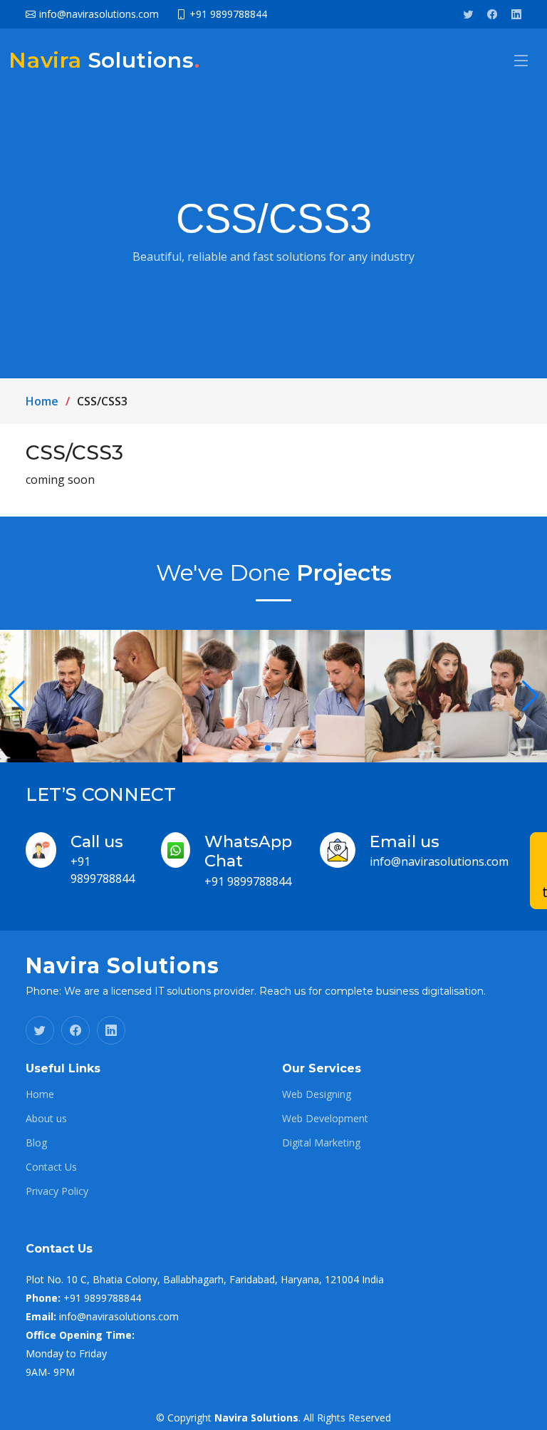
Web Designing (316, 1094)
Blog (36, 1143)
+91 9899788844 (247, 881)
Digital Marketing (321, 1143)
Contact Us (51, 1167)
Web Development (325, 1119)
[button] (256, 748)
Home (42, 401)
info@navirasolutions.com (439, 861)
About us (46, 1119)
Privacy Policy (57, 1191)
